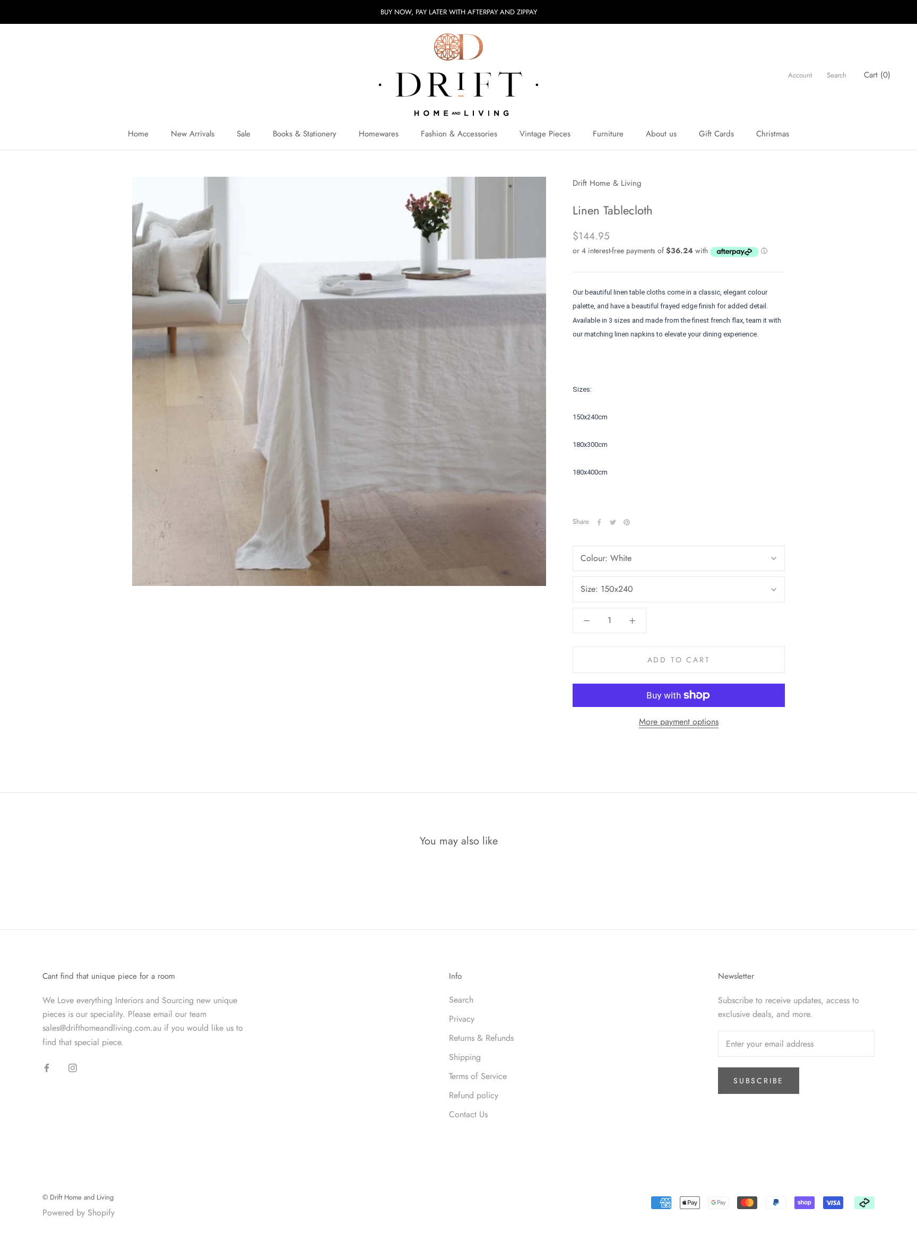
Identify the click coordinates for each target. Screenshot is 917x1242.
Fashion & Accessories (459, 134)
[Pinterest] (627, 522)
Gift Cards (716, 134)
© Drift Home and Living (78, 1197)
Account (800, 75)
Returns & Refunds (481, 1038)
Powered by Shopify (78, 1212)
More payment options (679, 721)
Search (836, 75)
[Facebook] (599, 522)
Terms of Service (478, 1076)
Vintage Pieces (545, 134)
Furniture (608, 134)
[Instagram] (72, 1067)
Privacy (461, 1019)
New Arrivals (192, 134)
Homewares (379, 134)
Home (138, 134)
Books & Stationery (304, 134)
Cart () (877, 75)
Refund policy (473, 1095)
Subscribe (758, 1080)
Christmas (772, 134)
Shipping (465, 1057)
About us (661, 134)
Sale (243, 134)
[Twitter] (613, 522)
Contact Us (468, 1114)
